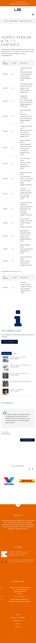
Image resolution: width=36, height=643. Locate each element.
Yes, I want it (9, 342)
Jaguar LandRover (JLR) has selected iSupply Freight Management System (19, 553)
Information (11, 330)
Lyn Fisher (5, 432)
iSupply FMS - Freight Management (18, 358)
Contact (18, 627)
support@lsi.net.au (25, 601)
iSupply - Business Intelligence (17, 390)
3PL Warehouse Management (20, 381)
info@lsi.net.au (25, 4)
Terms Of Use (18, 620)
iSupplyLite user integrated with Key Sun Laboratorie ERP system (21, 560)
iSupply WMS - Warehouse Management (19, 374)
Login (18, 624)
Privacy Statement (18, 617)
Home (18, 614)
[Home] (18, 9)
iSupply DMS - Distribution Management (20, 366)
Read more (27, 440)
